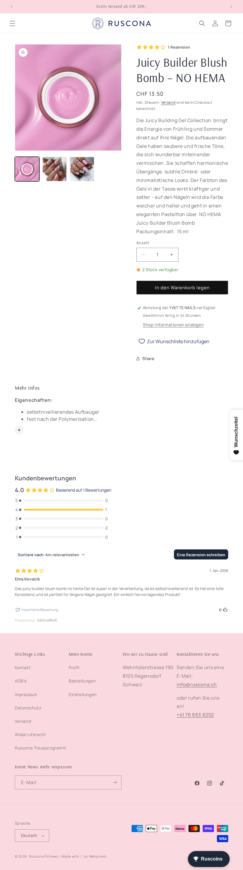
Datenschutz (28, 708)
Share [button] (148, 358)
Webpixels (97, 856)
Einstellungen (83, 694)
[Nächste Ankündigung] (231, 6)
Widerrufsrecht (30, 734)
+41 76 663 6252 (195, 714)
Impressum (26, 694)
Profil (74, 667)
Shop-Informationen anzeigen (173, 324)
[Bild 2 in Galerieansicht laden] (54, 169)
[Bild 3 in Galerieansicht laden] (82, 169)
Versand (168, 102)
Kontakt (23, 667)
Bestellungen (82, 681)
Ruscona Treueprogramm (40, 748)
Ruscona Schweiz (44, 856)
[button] (12, 23)
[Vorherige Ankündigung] (11, 6)
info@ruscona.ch (197, 684)
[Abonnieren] (114, 782)
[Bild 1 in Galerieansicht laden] (27, 169)
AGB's (21, 681)
